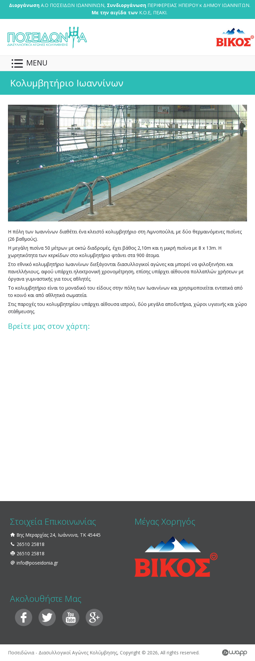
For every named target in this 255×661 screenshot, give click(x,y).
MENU (36, 62)
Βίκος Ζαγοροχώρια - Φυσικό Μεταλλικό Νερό (235, 37)
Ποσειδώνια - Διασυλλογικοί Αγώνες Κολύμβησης (47, 37)
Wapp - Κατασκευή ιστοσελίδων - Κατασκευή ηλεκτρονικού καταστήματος (234, 652)
